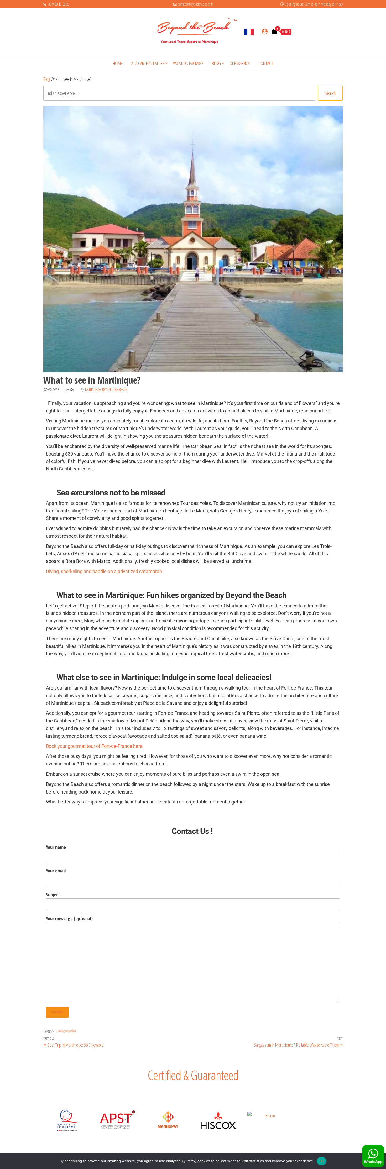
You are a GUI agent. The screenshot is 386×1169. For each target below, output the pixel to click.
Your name (56, 847)
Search (330, 93)
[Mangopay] (168, 1120)
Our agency (239, 63)
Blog (216, 63)
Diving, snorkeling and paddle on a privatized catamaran (104, 571)
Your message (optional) (69, 918)
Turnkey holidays (66, 1030)
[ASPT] (117, 1119)
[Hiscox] (218, 1120)
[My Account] (265, 31)
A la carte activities (147, 63)
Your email (56, 871)
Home (118, 63)
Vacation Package (188, 63)
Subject (53, 894)
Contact (265, 63)
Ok (321, 1161)
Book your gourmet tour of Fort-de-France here (94, 746)
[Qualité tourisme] (67, 1120)
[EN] (249, 32)
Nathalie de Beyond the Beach (106, 389)
